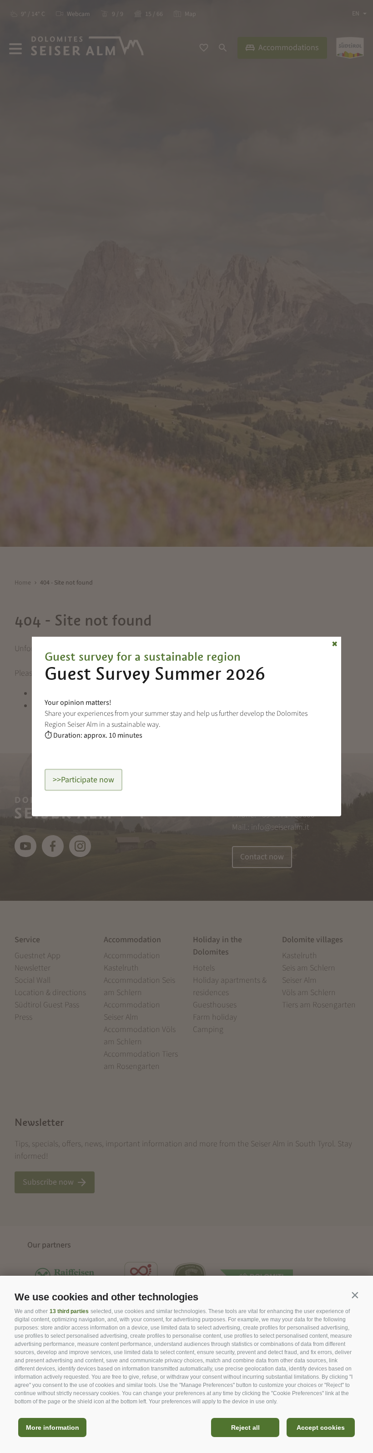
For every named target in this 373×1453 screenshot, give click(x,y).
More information (52, 1427)
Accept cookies (321, 1427)
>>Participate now (83, 780)
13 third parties (69, 1311)
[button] (354, 1295)
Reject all (245, 1427)
